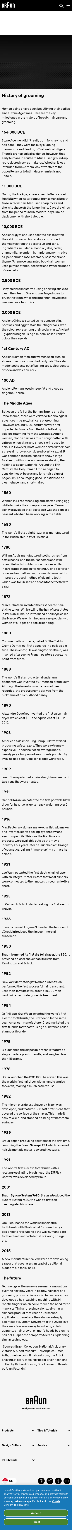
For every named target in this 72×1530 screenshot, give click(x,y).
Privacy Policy (60, 1497)
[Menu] (68, 5)
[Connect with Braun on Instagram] (41, 1481)
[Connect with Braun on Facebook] (58, 1481)
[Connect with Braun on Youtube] (67, 1481)
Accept (36, 1513)
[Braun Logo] (8, 5)
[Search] (61, 5)
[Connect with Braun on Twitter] (50, 1481)
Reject (36, 1522)
